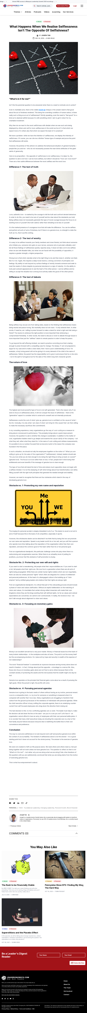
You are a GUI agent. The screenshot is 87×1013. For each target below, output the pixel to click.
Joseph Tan (45, 35)
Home (66, 981)
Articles (28, 12)
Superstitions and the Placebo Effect (20, 932)
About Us (67, 984)
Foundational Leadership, (32, 808)
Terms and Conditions (25, 1009)
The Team (67, 988)
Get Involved (68, 991)
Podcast (49, 881)
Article (39, 21)
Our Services (68, 12)
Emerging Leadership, (48, 808)
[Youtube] (10, 998)
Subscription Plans (63, 6)
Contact (66, 994)
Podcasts (37, 12)
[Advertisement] (43, 777)
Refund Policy (14, 1009)
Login (75, 6)
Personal (47, 21)
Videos (46, 12)
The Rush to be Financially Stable (18, 885)
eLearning (56, 12)
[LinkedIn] (7, 998)
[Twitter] (5, 998)
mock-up (42, 110)
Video (5, 929)
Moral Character (72, 808)
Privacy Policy (5, 1009)
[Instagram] (13, 998)
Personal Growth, (61, 808)
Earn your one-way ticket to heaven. (11, 994)
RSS (33, 1009)
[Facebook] (2, 998)
